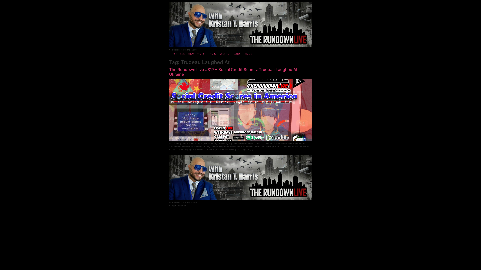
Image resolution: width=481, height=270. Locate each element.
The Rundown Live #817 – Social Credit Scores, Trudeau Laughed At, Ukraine (234, 72)
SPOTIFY (201, 53)
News (191, 53)
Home (174, 53)
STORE (212, 53)
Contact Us (225, 53)
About (237, 53)
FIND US (248, 53)
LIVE (182, 53)
